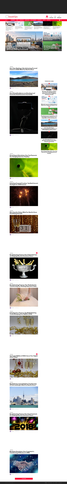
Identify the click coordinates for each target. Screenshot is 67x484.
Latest (47, 17)
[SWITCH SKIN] (59, 20)
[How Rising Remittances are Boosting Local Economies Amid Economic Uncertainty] (47, 23)
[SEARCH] (61, 20)
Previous (5, 26)
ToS (53, 482)
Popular (51, 17)
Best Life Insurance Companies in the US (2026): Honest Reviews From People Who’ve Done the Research (29, 28)
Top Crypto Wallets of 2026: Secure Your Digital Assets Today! (24, 356)
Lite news (11, 66)
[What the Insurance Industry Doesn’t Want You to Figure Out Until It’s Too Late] (19, 23)
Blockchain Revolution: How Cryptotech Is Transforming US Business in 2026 (22, 452)
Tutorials (39, 20)
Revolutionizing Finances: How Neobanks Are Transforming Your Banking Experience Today (23, 285)
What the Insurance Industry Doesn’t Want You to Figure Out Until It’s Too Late (49, 105)
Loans (17, 20)
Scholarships (33, 20)
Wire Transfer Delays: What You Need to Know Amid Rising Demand (23, 213)
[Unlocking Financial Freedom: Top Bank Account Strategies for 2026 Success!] (24, 196)
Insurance (21, 20)
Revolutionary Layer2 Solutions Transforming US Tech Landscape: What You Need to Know (23, 384)
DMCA (56, 482)
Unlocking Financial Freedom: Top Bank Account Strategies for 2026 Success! (24, 184)
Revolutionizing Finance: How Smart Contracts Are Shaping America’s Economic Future (23, 414)
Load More (24, 478)
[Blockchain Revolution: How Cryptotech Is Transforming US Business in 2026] (24, 463)
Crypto (44, 20)
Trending (59, 17)
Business (13, 20)
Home (9, 20)
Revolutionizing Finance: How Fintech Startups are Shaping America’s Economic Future (23, 255)
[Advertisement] (33, 7)
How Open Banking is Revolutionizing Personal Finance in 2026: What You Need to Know (23, 69)
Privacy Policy (50, 482)
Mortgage (27, 20)
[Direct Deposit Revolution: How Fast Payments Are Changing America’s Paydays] (57, 23)
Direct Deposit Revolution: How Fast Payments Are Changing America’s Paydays (23, 156)
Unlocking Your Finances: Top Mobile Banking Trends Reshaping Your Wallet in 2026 (23, 313)
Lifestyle (48, 20)
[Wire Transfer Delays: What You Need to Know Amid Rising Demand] (24, 224)
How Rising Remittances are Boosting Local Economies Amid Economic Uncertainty (22, 94)
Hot (55, 17)
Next (61, 26)
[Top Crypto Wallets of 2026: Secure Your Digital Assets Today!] (24, 368)
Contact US (60, 482)
